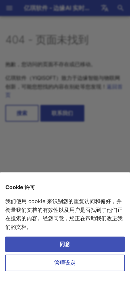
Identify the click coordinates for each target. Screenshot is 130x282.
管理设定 (65, 262)
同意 (65, 244)
